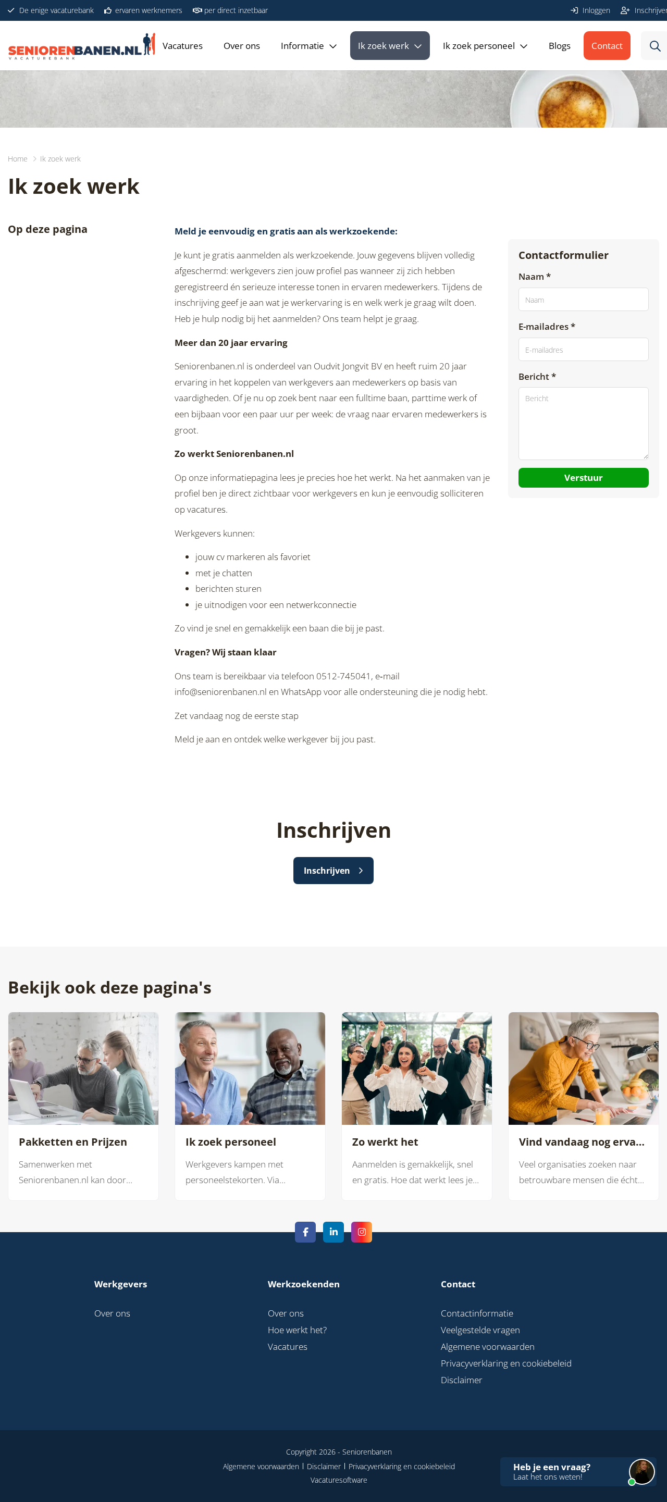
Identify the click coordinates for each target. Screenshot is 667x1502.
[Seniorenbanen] (96, 45)
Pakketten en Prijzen (73, 1142)
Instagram (361, 1232)
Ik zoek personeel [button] (479, 46)
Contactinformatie (477, 1313)
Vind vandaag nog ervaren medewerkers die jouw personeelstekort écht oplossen (583, 1142)
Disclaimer (462, 1380)
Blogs (560, 46)
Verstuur (583, 477)
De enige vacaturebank (55, 10)
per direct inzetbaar (235, 10)
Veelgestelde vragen (480, 1330)
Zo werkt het (385, 1142)
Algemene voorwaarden (488, 1346)
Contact (607, 46)
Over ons (242, 46)
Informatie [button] (302, 46)
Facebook (305, 1232)
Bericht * (537, 376)
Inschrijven (327, 870)
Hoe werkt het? (297, 1330)
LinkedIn (333, 1232)
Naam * (534, 276)
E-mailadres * (546, 326)
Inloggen (595, 10)
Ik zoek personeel (231, 1142)
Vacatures (183, 46)
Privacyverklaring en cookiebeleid (506, 1363)
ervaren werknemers (147, 10)
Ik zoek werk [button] (383, 46)
